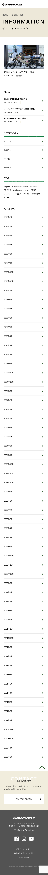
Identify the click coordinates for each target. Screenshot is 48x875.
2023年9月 (8, 492)
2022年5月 (8, 611)
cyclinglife (36, 194)
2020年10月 (9, 739)
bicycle (7, 187)
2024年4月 (8, 428)
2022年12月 (9, 556)
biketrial (33, 187)
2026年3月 (8, 254)
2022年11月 (9, 565)
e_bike (6, 197)
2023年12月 (9, 464)
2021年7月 (8, 665)
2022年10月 (9, 574)
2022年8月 (8, 592)
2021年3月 (8, 702)
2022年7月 (8, 601)
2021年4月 (8, 693)
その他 (7, 159)
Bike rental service (20, 187)
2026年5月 (8, 235)
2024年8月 (8, 400)
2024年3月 (8, 437)
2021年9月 (8, 647)
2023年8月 (8, 501)
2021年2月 (8, 711)
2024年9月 (8, 391)
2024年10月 (9, 382)
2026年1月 (8, 263)
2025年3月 (8, 345)
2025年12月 (9, 272)
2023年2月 (8, 547)
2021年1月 (8, 720)
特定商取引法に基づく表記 (24, 853)
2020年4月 (8, 748)
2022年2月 (8, 620)
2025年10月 (9, 281)
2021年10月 (9, 638)
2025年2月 (8, 354)
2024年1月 (8, 455)
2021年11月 (9, 629)
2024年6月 (8, 418)
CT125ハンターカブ (12, 194)
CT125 (33, 190)
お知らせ (8, 150)
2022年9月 (8, 583)
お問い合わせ (24, 857)
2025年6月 (8, 318)
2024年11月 (9, 373)
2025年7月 (8, 309)
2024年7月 (8, 409)
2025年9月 (8, 290)
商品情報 (8, 167)
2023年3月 (8, 537)
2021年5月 (8, 684)
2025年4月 (8, 336)
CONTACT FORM (24, 799)
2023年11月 (9, 473)
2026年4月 (8, 245)
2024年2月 (8, 446)
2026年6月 (8, 226)
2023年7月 (8, 510)
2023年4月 (8, 528)
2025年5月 (8, 327)
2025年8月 (8, 300)
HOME (5, 15)
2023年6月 (8, 519)
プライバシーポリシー (24, 849)
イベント (8, 141)
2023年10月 (9, 482)
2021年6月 (8, 675)
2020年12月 (9, 729)
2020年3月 (8, 757)
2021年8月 (8, 656)
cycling (26, 194)
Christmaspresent (20, 190)
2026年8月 (8, 217)
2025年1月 (8, 364)
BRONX (7, 190)
